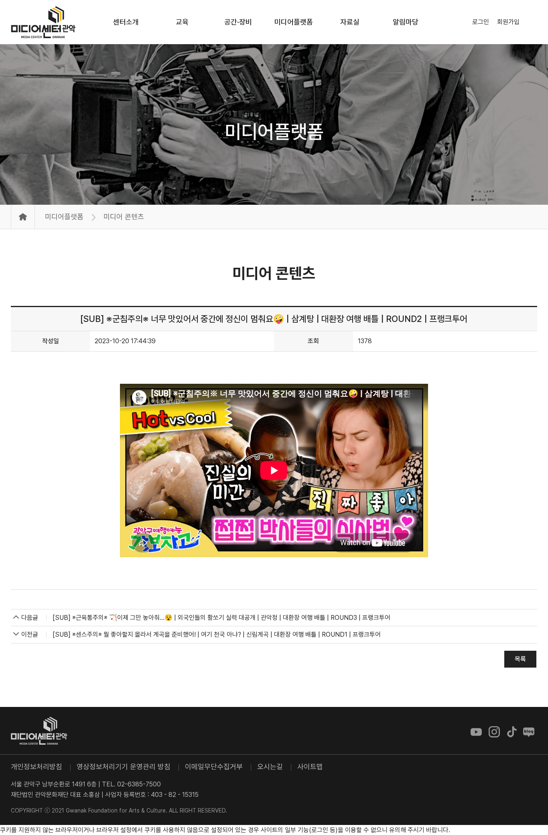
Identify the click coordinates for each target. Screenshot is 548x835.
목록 (520, 659)
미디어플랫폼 (274, 131)
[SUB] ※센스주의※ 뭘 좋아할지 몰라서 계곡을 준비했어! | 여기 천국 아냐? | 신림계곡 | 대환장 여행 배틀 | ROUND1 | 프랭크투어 (217, 634)
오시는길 (270, 766)
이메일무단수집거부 (214, 766)
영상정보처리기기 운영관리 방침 (123, 766)
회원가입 (508, 22)
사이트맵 (310, 766)
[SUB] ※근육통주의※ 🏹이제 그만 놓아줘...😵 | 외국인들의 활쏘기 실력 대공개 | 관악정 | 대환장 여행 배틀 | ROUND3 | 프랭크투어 (221, 617)
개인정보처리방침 (36, 766)
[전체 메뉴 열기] (532, 22)
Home (23, 217)
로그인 (480, 22)
